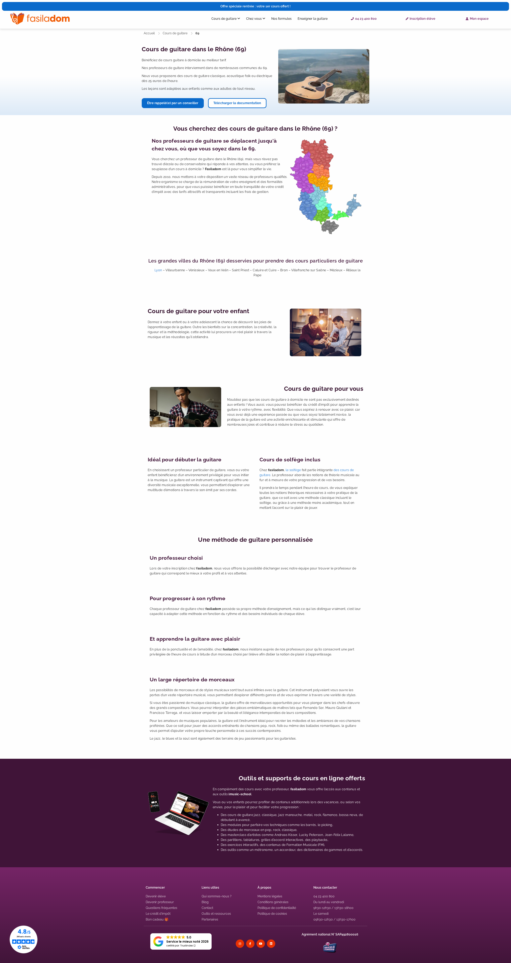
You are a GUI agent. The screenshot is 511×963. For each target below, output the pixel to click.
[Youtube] (260, 943)
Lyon (158, 270)
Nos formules (281, 19)
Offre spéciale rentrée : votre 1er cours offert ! (255, 6)
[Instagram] (240, 943)
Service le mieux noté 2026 (187, 941)
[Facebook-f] (250, 943)
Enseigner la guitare (313, 19)
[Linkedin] (271, 943)
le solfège (293, 470)
